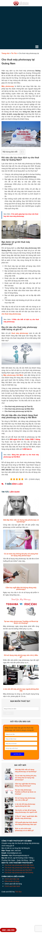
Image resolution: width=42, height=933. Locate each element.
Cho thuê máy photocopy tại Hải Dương (19, 872)
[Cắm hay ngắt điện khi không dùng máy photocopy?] (9, 785)
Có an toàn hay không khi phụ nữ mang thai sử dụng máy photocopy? (21, 554)
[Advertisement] (21, 28)
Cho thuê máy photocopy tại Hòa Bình (18, 870)
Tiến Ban (18, 891)
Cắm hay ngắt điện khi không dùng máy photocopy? (21, 588)
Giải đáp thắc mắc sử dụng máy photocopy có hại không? (21, 521)
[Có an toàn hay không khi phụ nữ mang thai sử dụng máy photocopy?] (9, 777)
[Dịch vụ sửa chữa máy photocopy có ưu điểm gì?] (9, 830)
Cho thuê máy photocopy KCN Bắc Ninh (19, 865)
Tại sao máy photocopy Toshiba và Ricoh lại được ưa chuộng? (21, 622)
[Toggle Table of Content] (20, 152)
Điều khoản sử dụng (12, 881)
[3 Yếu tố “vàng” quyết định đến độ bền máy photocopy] (9, 818)
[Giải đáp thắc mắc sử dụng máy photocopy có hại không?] (9, 771)
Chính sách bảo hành (12, 886)
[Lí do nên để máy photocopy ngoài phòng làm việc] (9, 806)
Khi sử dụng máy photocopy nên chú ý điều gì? (21, 656)
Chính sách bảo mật (12, 879)
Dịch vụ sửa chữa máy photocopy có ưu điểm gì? (24, 829)
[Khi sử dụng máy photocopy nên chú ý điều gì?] (9, 799)
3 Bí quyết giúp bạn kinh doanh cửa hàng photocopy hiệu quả (26, 823)
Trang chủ (5, 53)
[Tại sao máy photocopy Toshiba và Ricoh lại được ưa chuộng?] (9, 791)
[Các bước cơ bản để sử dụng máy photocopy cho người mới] (9, 812)
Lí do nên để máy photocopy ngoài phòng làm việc (21, 690)
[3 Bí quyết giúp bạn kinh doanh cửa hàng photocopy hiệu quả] (9, 824)
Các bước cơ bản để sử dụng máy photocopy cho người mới (26, 811)
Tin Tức (14, 53)
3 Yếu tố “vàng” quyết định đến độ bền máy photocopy (26, 817)
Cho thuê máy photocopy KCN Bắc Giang (20, 867)
